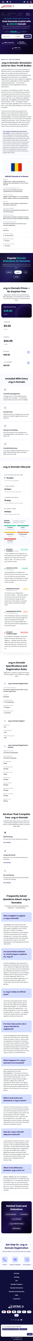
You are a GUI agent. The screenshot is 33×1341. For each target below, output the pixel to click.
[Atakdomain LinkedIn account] (18, 1319)
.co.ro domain (16, 1219)
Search (27, 36)
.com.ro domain (11, 1214)
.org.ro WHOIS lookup (16, 1224)
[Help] (7, 2)
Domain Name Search (11, 14)
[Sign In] (27, 2)
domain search (23, 126)
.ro (25, 272)
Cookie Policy (23, 1329)
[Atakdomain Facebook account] (11, 1319)
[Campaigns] (24, 2)
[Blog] (10, 2)
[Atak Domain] (7, 6)
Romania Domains (20, 14)
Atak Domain (3, 14)
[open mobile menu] (30, 6)
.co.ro (16, 277)
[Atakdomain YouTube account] (21, 1319)
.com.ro (9, 272)
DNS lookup (16, 1228)
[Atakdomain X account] (13, 1319)
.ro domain (23, 1214)
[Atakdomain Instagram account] (15, 1319)
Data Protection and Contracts (10, 1329)
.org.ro (18, 272)
